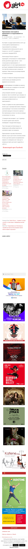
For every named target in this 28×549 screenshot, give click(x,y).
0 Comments (15, 38)
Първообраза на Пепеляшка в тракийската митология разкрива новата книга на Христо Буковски (13, 227)
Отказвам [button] (22, 545)
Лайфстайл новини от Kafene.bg (14, 473)
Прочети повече (14, 547)
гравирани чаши (6, 531)
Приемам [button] (16, 545)
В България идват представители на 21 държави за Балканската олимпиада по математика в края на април (6, 181)
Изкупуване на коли (7, 537)
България (4, 38)
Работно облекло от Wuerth (9, 534)
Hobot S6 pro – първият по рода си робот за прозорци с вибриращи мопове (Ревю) (14, 222)
